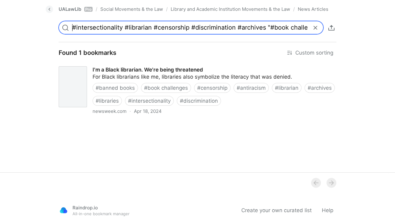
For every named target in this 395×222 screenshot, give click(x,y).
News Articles (313, 9)
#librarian (286, 88)
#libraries (107, 101)
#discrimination (199, 101)
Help (327, 210)
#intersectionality (149, 101)
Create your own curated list (276, 210)
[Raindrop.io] (64, 210)
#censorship (212, 88)
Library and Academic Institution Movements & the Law (230, 9)
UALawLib (75, 9)
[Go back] (49, 9)
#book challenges (166, 88)
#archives (320, 88)
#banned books (115, 88)
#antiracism (251, 88)
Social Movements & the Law (131, 9)
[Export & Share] (331, 28)
